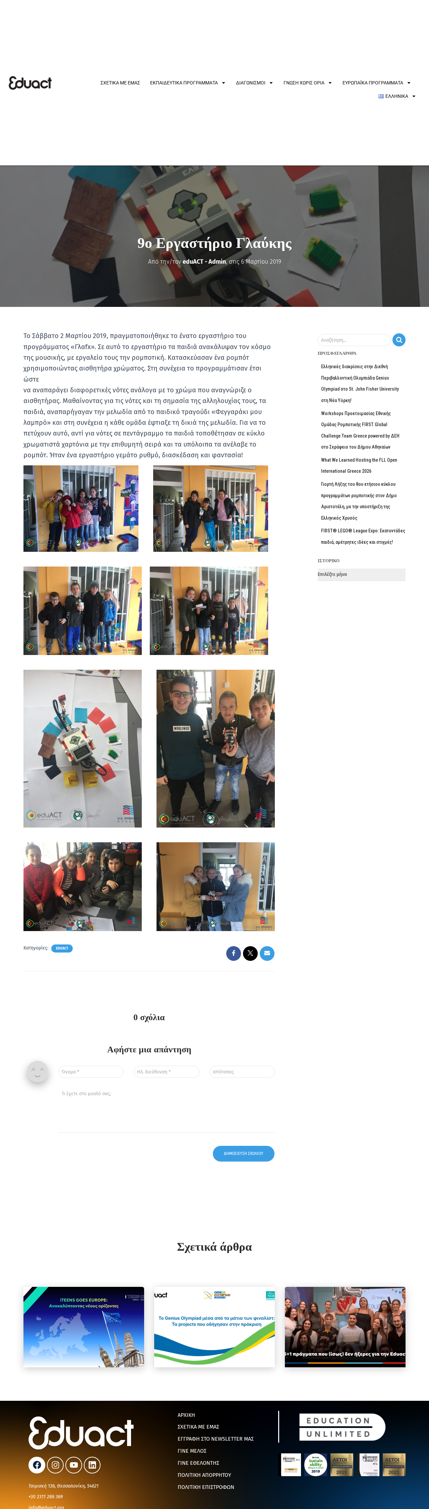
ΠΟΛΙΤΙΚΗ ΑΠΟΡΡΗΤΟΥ (204, 1475)
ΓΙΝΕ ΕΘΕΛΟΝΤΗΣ (198, 1463)
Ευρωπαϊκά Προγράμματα (373, 82)
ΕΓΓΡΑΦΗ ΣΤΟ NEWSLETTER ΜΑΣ (216, 1439)
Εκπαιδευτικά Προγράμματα (184, 82)
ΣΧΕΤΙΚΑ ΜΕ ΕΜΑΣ (198, 1427)
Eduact (62, 948)
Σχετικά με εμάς (120, 82)
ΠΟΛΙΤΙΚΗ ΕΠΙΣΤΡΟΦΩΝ (206, 1487)
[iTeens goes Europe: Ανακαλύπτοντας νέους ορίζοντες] (83, 1326)
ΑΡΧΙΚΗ (186, 1415)
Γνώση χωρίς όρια (304, 82)
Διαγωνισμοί (250, 82)
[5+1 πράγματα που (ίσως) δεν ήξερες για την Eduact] (345, 1326)
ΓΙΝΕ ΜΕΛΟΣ (192, 1451)
